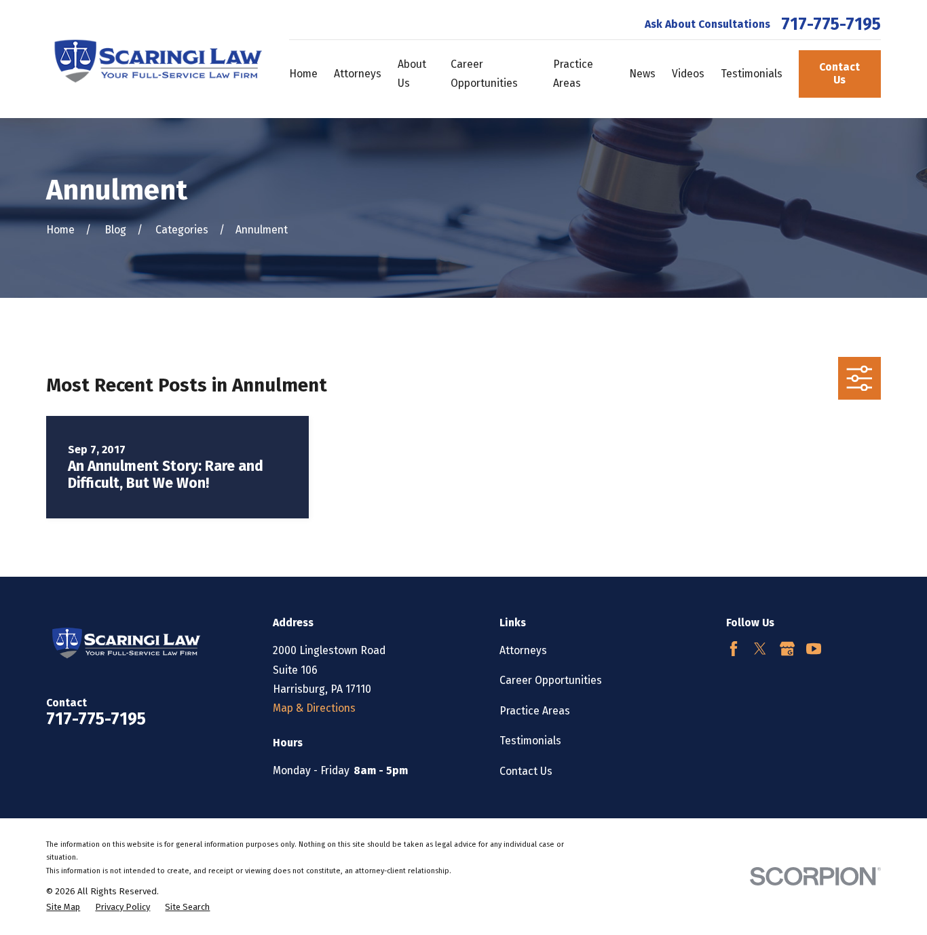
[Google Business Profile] (787, 648)
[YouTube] (813, 648)
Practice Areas (534, 710)
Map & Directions (314, 708)
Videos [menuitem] (688, 73)
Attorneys (523, 650)
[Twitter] (760, 648)
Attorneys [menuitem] (357, 73)
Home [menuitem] (303, 73)
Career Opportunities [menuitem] (484, 74)
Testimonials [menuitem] (751, 73)
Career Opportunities (550, 680)
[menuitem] (63, 907)
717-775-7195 (831, 24)
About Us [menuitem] (412, 74)
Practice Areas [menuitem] (573, 74)
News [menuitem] (642, 73)
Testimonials (530, 740)
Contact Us (839, 73)
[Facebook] (733, 648)
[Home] (154, 59)
